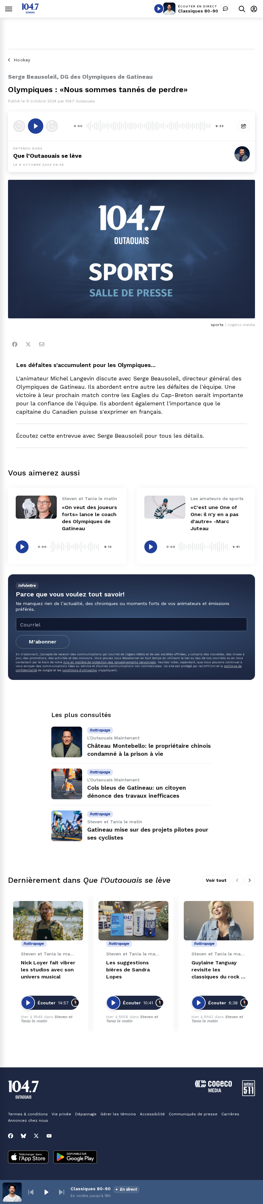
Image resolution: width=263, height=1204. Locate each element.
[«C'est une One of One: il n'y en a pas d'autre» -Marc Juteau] (164, 507)
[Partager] (244, 126)
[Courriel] (41, 344)
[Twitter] (28, 344)
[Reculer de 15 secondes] (19, 126)
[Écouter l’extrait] (35, 126)
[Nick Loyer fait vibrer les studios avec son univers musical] (48, 920)
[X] (36, 1135)
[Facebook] (14, 344)
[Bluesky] (23, 1135)
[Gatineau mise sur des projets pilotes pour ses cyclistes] (66, 825)
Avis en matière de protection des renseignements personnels (109, 662)
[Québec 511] (248, 1094)
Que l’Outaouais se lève (47, 155)
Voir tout (216, 880)
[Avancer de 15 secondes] (52, 126)
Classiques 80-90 (198, 10)
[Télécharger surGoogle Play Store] (75, 1158)
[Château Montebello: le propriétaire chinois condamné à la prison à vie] (66, 742)
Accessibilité (152, 1114)
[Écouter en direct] (159, 9)
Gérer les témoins (118, 1114)
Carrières (230, 1114)
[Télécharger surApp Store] (28, 1158)
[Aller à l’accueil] (30, 12)
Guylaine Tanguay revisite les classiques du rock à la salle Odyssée (217, 970)
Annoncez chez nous (28, 1120)
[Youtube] (49, 1135)
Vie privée (61, 1114)
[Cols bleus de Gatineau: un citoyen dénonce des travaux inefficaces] (66, 784)
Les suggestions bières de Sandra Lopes (128, 970)
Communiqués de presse (193, 1114)
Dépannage (86, 1114)
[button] (30, 1192)
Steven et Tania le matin (46, 1019)
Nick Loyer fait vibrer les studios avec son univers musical (48, 970)
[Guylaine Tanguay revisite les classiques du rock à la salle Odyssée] (219, 920)
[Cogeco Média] (213, 1091)
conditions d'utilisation (80, 670)
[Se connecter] (254, 9)
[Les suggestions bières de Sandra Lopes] (133, 920)
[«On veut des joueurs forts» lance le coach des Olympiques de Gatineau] (36, 507)
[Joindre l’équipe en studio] (225, 8)
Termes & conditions (28, 1114)
